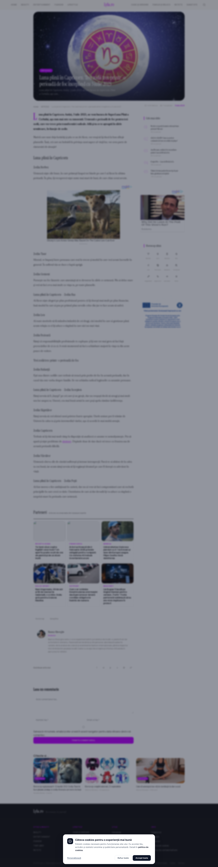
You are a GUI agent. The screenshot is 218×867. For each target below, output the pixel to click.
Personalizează (74, 858)
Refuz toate (123, 858)
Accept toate (142, 858)
